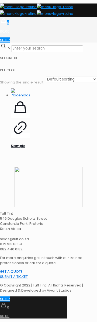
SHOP (5, 40)
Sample (18, 145)
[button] (11, 271)
